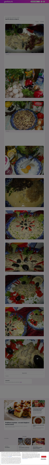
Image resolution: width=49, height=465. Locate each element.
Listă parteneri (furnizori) (25, 458)
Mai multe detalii (10, 456)
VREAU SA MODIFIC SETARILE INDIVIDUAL (43, 459)
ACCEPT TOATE (44, 456)
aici (1, 461)
